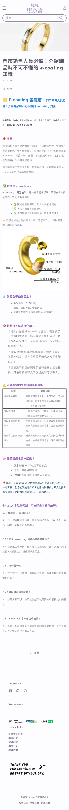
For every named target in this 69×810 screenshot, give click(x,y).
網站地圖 (13, 746)
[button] (4, 8)
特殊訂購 (13, 750)
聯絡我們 (13, 738)
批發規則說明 (15, 734)
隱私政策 (34, 803)
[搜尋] (61, 18)
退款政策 (45, 803)
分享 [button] (9, 89)
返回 (36, 653)
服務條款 (23, 803)
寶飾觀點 (13, 742)
